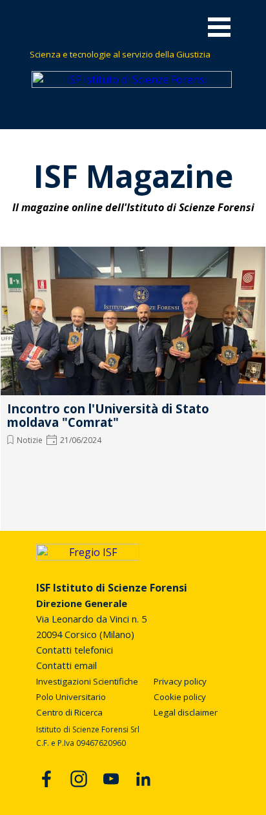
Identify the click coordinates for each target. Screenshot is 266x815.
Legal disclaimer (186, 712)
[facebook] (46, 779)
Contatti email (66, 665)
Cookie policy (180, 697)
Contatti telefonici (74, 649)
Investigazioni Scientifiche (87, 681)
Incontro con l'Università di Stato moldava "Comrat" (108, 415)
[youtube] (111, 779)
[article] (133, 385)
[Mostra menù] (219, 27)
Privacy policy (180, 681)
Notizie (30, 440)
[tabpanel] (134, 53)
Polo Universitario (71, 697)
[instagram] (79, 779)
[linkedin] (143, 779)
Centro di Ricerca (69, 712)
